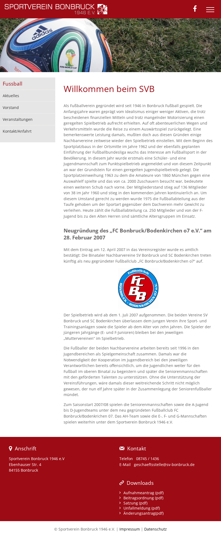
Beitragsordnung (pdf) (143, 497)
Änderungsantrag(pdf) (143, 513)
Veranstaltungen (18, 119)
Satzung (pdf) (135, 503)
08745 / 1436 (147, 458)
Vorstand (11, 107)
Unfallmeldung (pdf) (141, 508)
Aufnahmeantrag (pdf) (143, 492)
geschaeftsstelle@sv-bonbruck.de (164, 464)
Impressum (129, 529)
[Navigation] (211, 11)
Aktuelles (11, 95)
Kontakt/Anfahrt (17, 131)
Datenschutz (155, 529)
